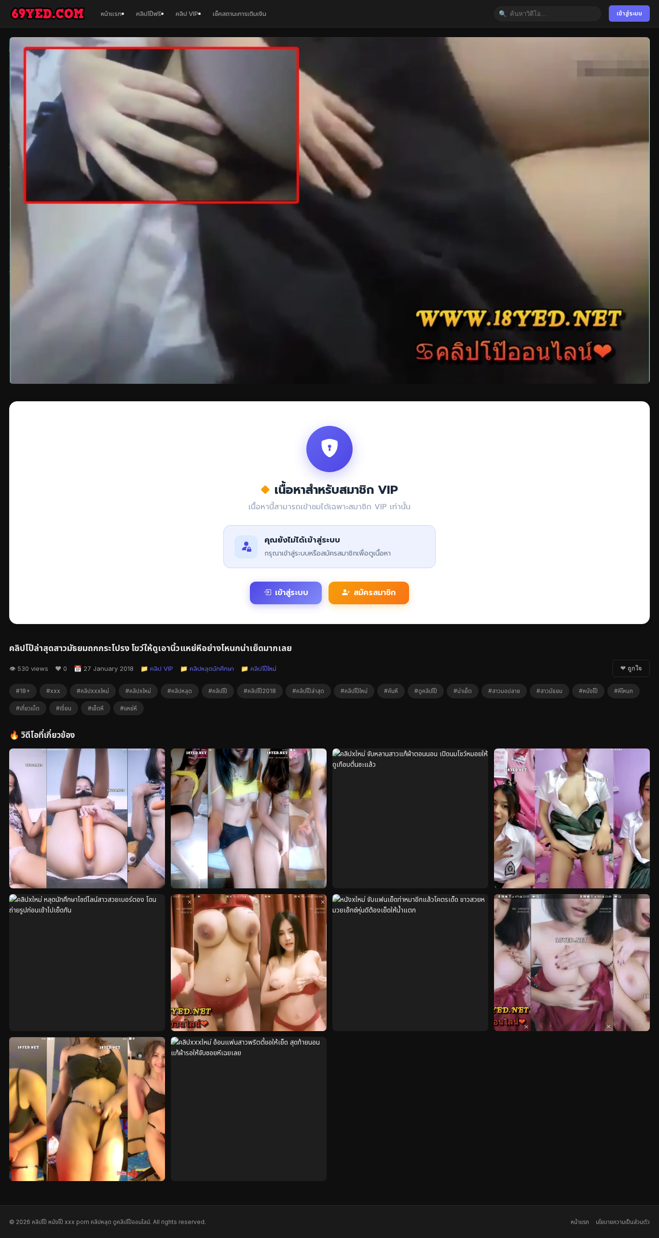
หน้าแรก (111, 13)
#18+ (23, 690)
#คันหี (391, 690)
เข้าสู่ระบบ (629, 13)
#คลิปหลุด (179, 690)
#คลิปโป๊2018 (260, 690)
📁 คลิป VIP (156, 668)
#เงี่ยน (63, 708)
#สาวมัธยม (549, 690)
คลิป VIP (187, 13)
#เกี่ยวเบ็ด (28, 708)
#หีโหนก (623, 690)
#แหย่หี (128, 708)
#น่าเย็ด (462, 690)
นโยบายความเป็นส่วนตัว (623, 1221)
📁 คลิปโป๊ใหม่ (258, 668)
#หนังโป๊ (588, 690)
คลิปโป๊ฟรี (148, 13)
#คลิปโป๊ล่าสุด (308, 690)
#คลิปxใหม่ (138, 690)
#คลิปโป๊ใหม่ (354, 690)
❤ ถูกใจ (631, 668)
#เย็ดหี (96, 708)
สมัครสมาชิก (375, 593)
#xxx (53, 690)
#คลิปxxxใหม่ (93, 690)
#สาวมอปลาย (504, 690)
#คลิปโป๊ (217, 690)
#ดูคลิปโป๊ (425, 690)
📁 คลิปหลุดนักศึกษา (207, 668)
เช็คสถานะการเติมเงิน (239, 13)
